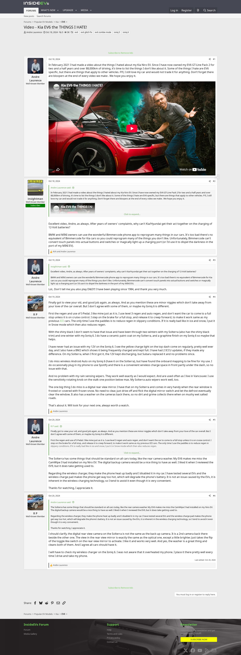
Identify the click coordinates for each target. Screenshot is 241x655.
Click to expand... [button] (132, 214)
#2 (214, 181)
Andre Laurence (34, 32)
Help (109, 629)
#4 (214, 296)
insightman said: (59, 266)
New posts (29, 16)
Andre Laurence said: (61, 187)
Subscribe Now (199, 639)
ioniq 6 (126, 32)
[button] (58, 10)
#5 (214, 419)
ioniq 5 (117, 32)
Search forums (44, 16)
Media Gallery (30, 633)
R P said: (55, 426)
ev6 (76, 32)
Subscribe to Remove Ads (120, 52)
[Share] (210, 59)
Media (84, 10)
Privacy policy (113, 637)
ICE (62, 321)
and (64, 251)
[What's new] (198, 10)
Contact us (112, 641)
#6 (214, 495)
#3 (214, 260)
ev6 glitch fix (86, 32)
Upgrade (68, 10)
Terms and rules (114, 633)
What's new (48, 10)
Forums (31, 10)
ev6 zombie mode (103, 32)
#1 (214, 59)
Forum (27, 629)
